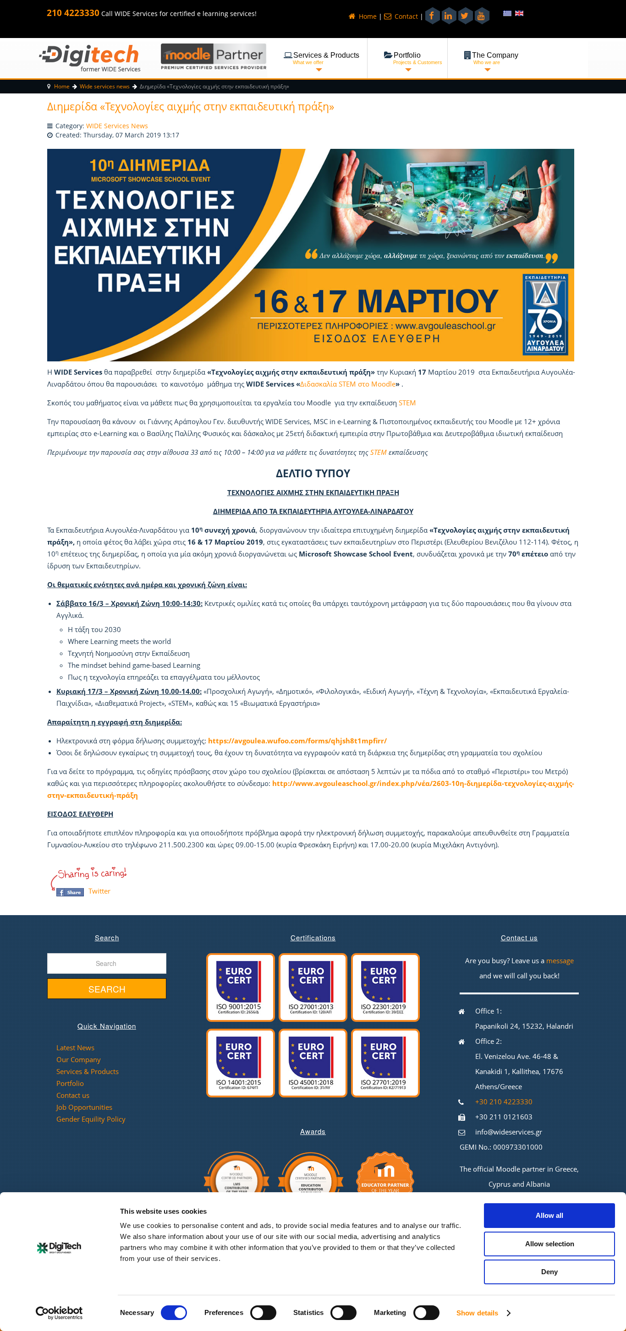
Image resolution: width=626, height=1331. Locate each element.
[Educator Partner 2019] (385, 1180)
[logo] (89, 58)
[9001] (240, 986)
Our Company (78, 1059)
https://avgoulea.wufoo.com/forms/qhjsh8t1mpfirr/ (297, 740)
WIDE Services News (117, 126)
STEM (407, 402)
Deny (549, 1272)
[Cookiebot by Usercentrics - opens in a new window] (59, 1313)
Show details (477, 1313)
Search (107, 988)
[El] (508, 13)
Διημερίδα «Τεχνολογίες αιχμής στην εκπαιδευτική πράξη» (190, 106)
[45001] (313, 1062)
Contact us (72, 1095)
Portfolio (70, 1083)
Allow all (549, 1215)
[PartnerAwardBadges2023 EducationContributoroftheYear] (310, 1180)
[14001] (240, 1062)
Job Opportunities (84, 1107)
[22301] (385, 986)
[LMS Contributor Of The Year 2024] (236, 1180)
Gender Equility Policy (91, 1119)
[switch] (257, 1310)
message (560, 960)
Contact (405, 16)
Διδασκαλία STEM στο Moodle (347, 383)
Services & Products (87, 1071)
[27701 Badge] (385, 1062)
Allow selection (549, 1244)
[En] (519, 13)
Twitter (99, 890)
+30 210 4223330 (504, 1101)
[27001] (313, 986)
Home (367, 16)
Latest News (75, 1047)
